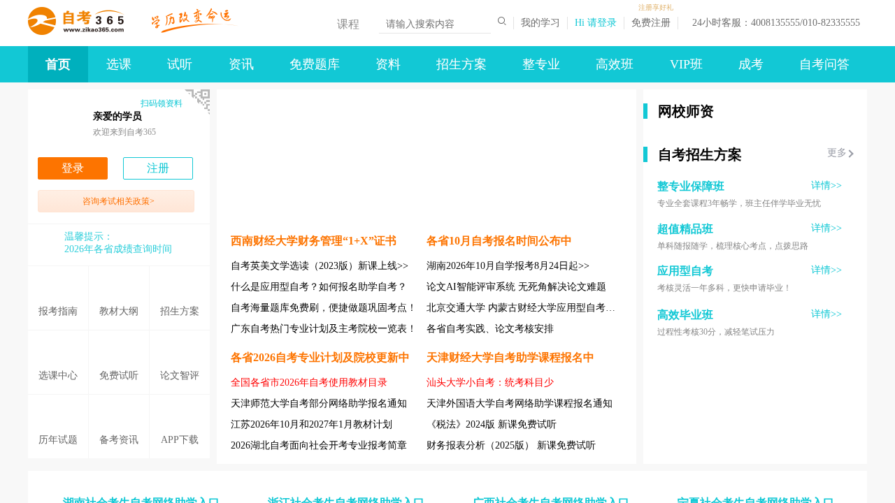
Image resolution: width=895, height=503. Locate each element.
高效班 (614, 64)
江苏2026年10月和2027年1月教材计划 (311, 424)
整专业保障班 (690, 186)
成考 (751, 64)
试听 (179, 64)
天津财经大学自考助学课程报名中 (510, 357)
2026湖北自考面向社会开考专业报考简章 (319, 445)
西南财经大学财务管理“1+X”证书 (313, 241)
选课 (118, 64)
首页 (58, 64)
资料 (388, 64)
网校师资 (686, 111)
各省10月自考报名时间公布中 (499, 241)
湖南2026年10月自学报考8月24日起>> (508, 266)
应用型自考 (685, 271)
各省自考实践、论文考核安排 (490, 328)
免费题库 (314, 64)
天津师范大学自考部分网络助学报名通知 (319, 403)
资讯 (241, 64)
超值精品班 (685, 229)
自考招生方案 (700, 154)
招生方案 (461, 64)
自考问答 (824, 64)
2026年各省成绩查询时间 (118, 249)
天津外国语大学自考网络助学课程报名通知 (520, 403)
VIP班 (686, 64)
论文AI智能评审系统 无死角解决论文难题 (516, 287)
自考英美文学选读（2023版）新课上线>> (319, 266)
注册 (158, 168)
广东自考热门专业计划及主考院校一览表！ (324, 328)
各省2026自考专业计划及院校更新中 (320, 357)
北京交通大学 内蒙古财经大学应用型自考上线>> (531, 307)
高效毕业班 (685, 315)
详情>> (826, 185)
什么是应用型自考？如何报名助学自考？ (319, 287)
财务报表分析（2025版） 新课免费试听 (511, 445)
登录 (73, 168)
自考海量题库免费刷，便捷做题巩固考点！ (324, 307)
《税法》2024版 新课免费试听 (492, 424)
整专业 (541, 64)
